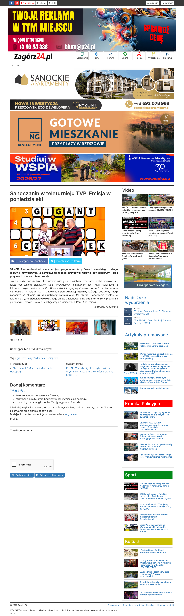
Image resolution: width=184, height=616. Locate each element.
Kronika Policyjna (142, 403)
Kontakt (52, 3)
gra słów (21, 358)
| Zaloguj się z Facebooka (50, 475)
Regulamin (151, 605)
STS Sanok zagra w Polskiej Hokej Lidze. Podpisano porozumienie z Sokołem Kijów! (155, 496)
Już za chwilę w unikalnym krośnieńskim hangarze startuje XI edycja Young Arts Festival (155, 379)
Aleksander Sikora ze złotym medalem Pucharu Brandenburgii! (154, 516)
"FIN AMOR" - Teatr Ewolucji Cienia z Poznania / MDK (152, 320)
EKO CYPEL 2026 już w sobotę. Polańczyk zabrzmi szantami (155, 344)
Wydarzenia (154, 57)
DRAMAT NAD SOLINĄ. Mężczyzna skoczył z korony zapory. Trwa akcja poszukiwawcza (154, 425)
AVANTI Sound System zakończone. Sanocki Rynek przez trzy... (160, 233)
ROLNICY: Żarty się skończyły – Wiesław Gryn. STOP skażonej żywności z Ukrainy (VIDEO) (89, 372)
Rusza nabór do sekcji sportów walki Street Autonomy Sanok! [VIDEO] (155, 485)
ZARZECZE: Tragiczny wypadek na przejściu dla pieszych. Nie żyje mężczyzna (155, 414)
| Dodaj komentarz (23, 475)
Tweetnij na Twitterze (68, 261)
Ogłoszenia (82, 57)
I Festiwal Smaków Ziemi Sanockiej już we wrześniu (153, 551)
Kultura (132, 541)
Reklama (41, 3)
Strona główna (114, 605)
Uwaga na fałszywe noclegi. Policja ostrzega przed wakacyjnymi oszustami (153, 436)
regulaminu (71, 414)
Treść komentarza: (21, 430)
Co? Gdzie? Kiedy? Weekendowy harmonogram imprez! (156, 593)
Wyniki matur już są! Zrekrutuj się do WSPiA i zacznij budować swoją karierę (156, 356)
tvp (56, 358)
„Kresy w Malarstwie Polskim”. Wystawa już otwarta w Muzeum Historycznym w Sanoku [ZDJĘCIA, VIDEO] (155, 563)
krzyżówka (34, 358)
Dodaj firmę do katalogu (133, 605)
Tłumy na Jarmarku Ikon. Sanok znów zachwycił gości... (133, 256)
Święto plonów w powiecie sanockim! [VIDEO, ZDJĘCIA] (161, 208)
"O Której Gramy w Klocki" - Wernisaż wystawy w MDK (153, 311)
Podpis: (14, 419)
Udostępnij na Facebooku (31, 261)
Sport (125, 57)
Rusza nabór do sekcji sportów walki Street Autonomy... (131, 233)
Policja (139, 57)
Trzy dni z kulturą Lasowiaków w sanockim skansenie (156, 583)
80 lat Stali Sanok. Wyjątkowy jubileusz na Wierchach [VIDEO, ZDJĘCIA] (155, 506)
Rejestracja (167, 3)
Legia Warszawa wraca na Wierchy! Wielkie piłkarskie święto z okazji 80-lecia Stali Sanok (154, 528)
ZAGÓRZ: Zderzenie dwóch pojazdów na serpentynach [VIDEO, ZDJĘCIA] (134, 210)
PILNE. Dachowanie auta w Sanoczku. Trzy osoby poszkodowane (160, 256)
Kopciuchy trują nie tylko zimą (154, 388)
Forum (110, 57)
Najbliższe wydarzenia (137, 300)
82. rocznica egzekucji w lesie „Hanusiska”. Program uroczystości (154, 574)
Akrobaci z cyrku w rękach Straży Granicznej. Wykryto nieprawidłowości (156, 446)
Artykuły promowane (146, 334)
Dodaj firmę (28, 3)
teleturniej (47, 358)
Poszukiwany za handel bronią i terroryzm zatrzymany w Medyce (156, 455)
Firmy (96, 57)
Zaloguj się (152, 3)
